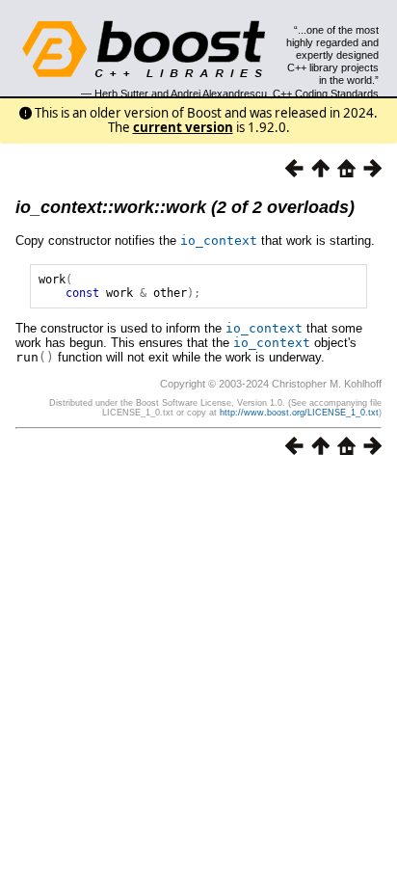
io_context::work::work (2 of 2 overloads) (185, 207)
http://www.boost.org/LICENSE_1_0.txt (299, 412)
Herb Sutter (121, 93)
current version (183, 127)
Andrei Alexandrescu (219, 93)
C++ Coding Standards (326, 93)
